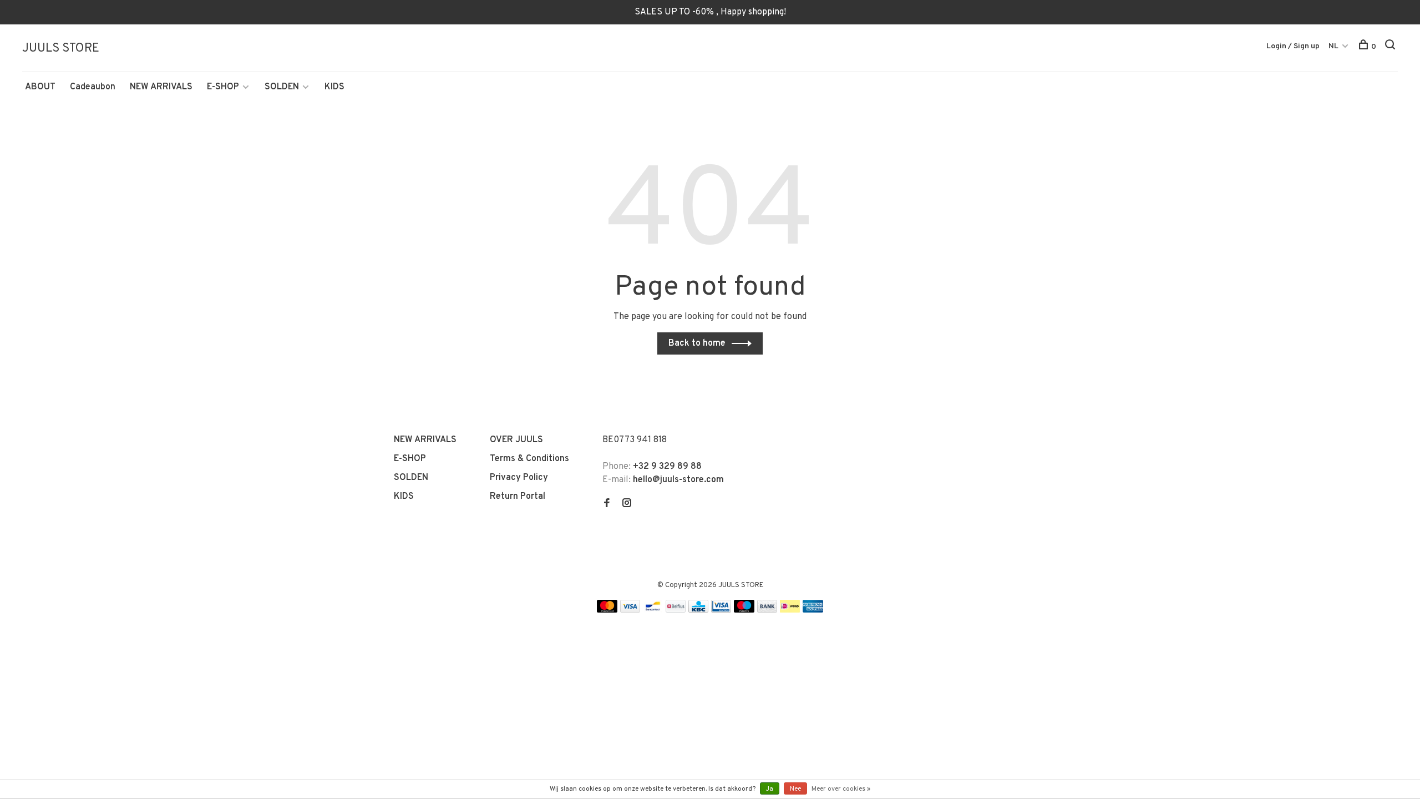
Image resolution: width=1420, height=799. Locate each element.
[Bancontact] (653, 610)
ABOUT (40, 87)
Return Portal (517, 496)
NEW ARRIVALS (161, 87)
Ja (769, 789)
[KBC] (698, 610)
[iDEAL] (790, 610)
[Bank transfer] (767, 610)
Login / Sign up (1293, 46)
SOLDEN (282, 87)
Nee (795, 789)
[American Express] (813, 610)
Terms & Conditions (529, 458)
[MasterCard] (607, 610)
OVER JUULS (516, 440)
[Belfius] (676, 610)
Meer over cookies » (841, 789)
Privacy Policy (519, 477)
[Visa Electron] (721, 610)
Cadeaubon (92, 87)
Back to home (697, 343)
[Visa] (630, 610)
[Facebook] (606, 504)
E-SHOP (223, 87)
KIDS (334, 87)
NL (1333, 46)
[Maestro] (744, 610)
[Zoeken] (1391, 47)
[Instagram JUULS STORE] (626, 504)
